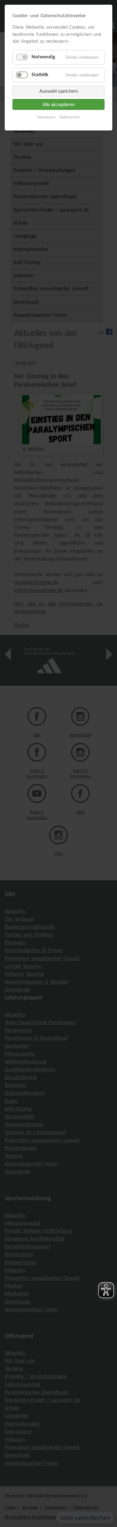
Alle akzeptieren (58, 104)
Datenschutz (70, 117)
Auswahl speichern (58, 91)
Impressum (46, 117)
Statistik (40, 74)
